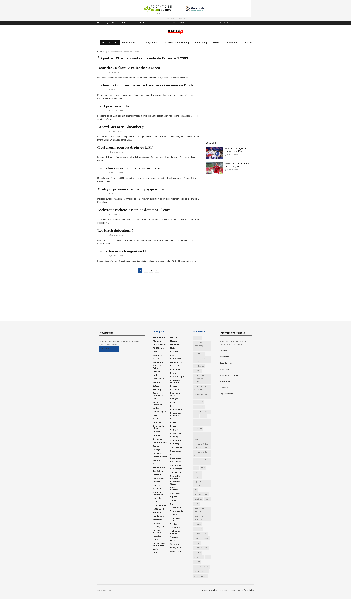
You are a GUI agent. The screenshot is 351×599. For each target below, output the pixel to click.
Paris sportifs (200, 533)
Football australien (158, 493)
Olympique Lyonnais (199, 517)
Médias (217, 42)
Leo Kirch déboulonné (115, 231)
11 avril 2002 (116, 131)
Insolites (157, 536)
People (173, 386)
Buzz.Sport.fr (226, 363)
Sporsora (198, 557)
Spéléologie (176, 469)
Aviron (156, 359)
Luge (155, 549)
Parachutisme (177, 366)
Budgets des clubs (199, 359)
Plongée (174, 399)
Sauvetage (175, 444)
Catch (155, 419)
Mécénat (198, 499)
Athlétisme (158, 348)
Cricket (156, 432)
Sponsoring (201, 42)
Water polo (175, 551)
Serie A (197, 552)
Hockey (156, 523)
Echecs (156, 460)
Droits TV (198, 402)
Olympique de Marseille (200, 510)
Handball (157, 512)
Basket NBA (158, 379)
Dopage (156, 449)
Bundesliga (199, 366)
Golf (155, 502)
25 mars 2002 (117, 235)
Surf (172, 504)
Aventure (157, 355)
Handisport (158, 516)
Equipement (159, 467)
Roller (173, 422)
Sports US (175, 493)
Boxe (155, 399)
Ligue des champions (199, 483)
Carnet (156, 415)
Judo (155, 539)
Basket (156, 375)
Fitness (156, 482)
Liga (203, 468)
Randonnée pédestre (175, 414)
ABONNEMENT (111, 43)
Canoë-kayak (159, 412)
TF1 (207, 557)
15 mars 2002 (117, 256)
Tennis (173, 514)
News (173, 355)
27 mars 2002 (117, 214)
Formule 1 (157, 498)
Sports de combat (175, 477)
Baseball (157, 371)
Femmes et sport (202, 411)
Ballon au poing (157, 367)
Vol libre (174, 544)
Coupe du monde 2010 (202, 395)
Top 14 (197, 562)
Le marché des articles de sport (202, 445)
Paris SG (198, 529)
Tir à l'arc (175, 527)
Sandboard (175, 440)
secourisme (176, 447)
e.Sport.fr (224, 357)
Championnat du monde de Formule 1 (201, 379)
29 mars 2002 (117, 173)
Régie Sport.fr (226, 394)
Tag (106, 52)
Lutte (155, 552)
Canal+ (197, 371)
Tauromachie (176, 511)
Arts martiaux (159, 344)
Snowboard (175, 458)
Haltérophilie (159, 509)
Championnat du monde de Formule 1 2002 (127, 52)
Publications (176, 409)
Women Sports (201, 571)
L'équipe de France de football (199, 436)
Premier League (201, 538)
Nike (196, 504)
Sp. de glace (176, 465)
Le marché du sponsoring (200, 453)
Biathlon (157, 382)
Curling (156, 435)
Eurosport (198, 407)
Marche (173, 337)
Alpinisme (158, 341)
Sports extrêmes (175, 488)
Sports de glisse (175, 483)
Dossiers (157, 453)
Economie (232, 42)
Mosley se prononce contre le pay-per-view (131, 189)
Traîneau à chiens (175, 532)
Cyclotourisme (160, 442)
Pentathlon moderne (175, 381)
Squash (173, 497)
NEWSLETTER (109, 349)
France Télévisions (199, 422)
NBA (207, 499)
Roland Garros (200, 548)
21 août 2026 (232, 155)
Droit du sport (160, 457)
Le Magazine (149, 42)
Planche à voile (175, 394)
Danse (156, 446)
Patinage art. (176, 369)
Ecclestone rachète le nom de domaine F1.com (133, 210)
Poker (173, 402)
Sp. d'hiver (175, 462)
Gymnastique (159, 505)
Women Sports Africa (230, 375)
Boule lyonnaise (158, 394)
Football (157, 489)
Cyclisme (157, 439)
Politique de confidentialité (133, 23)
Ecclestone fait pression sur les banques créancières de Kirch (145, 85)
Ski (171, 454)
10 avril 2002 (117, 152)
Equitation (158, 471)
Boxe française (157, 403)
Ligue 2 (197, 477)
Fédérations (159, 478)
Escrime (157, 474)
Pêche (173, 373)
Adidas (197, 338)
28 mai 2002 (116, 72)
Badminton (158, 362)
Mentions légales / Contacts (109, 23)
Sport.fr (223, 351)
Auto (155, 351)
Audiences (199, 353)
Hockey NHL (159, 527)
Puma (196, 543)
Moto (172, 348)
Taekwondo (175, 507)
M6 (195, 490)
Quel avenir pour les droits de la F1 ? (125, 147)
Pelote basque (177, 376)
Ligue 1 (197, 472)
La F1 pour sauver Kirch (116, 106)
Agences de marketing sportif (199, 346)
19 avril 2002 (117, 111)
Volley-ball (175, 547)
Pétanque (174, 389)
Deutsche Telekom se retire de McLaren (128, 68)
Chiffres (248, 42)
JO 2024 (198, 429)
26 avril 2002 (117, 90)
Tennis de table (175, 519)
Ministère (174, 344)
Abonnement (159, 337)
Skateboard (175, 451)
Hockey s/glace (157, 531)
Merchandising (200, 494)
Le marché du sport (200, 461)
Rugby (173, 426)
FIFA (203, 416)
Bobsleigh (158, 389)
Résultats (174, 419)
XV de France (200, 576)
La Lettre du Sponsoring (176, 42)
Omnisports (176, 362)
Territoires (175, 524)
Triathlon (174, 537)
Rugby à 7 (175, 429)
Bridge (156, 408)
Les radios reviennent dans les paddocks (129, 168)
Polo (172, 406)
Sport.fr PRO (225, 381)
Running (174, 437)
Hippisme (157, 519)
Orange (197, 524)
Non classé (175, 359)
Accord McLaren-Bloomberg (120, 127)
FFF (196, 416)
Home (99, 52)
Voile (172, 540)
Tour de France (201, 567)
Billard (156, 386)
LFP (195, 468)
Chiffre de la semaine (200, 388)
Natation (174, 351)
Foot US (157, 485)
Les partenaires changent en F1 (121, 251)
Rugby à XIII (175, 433)
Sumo (173, 500)
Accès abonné (129, 42)
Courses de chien (158, 427)
